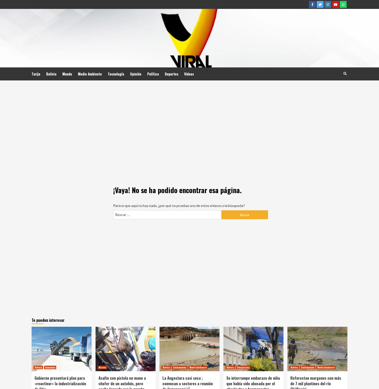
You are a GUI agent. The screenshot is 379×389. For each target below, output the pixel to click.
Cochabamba (179, 367)
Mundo (67, 73)
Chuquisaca (243, 367)
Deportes (171, 73)
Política (153, 73)
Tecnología (116, 73)
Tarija (36, 73)
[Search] (344, 73)
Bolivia (51, 73)
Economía (50, 367)
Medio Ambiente (90, 73)
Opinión (135, 73)
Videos (189, 73)
